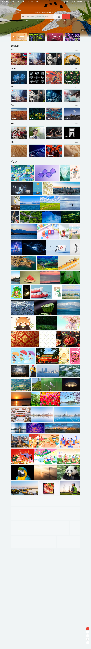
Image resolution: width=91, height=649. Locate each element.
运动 (57, 20)
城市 (60, 20)
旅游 (48, 20)
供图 (85, 1)
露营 (41, 20)
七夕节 (36, 20)
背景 (64, 20)
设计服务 (74, 1)
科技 (44, 20)
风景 (51, 20)
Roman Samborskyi (84, 30)
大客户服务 (79, 1)
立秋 (33, 20)
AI (53, 20)
